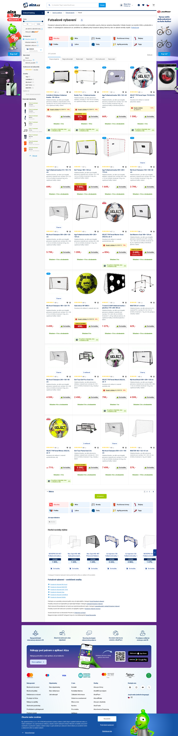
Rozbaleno (28, 60)
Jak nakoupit (53, 694)
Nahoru (51, 491)
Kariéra (73, 705)
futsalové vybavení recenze (92, 608)
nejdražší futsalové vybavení (95, 603)
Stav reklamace (54, 691)
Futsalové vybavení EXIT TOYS (59, 589)
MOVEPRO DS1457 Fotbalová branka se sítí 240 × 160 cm (55, 555)
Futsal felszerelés (91, 615)
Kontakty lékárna (77, 691)
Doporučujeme (54, 59)
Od (23, 21)
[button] (58, 109)
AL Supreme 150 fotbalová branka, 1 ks (111, 555)
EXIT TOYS (29, 85)
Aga (27, 76)
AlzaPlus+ (97, 694)
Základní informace (78, 694)
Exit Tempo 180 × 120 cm (82, 170)
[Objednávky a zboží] (139, 5)
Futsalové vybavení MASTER (58, 587)
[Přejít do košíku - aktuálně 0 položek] (153, 5)
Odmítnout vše (107, 731)
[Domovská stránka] (48, 12)
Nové (27, 58)
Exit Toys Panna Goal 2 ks (83, 451)
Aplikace (74, 713)
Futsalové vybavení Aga (57, 592)
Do (42, 21)
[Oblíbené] (143, 5)
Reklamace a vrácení (34, 694)
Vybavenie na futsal (79, 612)
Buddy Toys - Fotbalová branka (84, 95)
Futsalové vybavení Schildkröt (59, 594)
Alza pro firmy (98, 687)
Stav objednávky (54, 687)
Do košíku (66, 116)
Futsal (80, 12)
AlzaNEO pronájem (100, 691)
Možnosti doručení (33, 687)
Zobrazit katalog (29, 13)
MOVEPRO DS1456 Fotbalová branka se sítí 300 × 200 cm (150, 555)
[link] (33, 156)
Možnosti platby (32, 691)
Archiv (53, 522)
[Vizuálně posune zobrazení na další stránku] (154, 552)
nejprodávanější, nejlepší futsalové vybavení (107, 606)
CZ (132, 697)
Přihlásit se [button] (127, 6)
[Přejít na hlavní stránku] (31, 5)
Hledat (102, 5)
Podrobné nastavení (107, 725)
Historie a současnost (78, 698)
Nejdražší (89, 59)
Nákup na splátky (32, 702)
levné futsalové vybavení (97, 601)
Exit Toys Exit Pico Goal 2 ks (83, 379)
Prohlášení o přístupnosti (35, 709)
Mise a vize (75, 702)
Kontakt (73, 687)
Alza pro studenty (99, 702)
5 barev (142, 163)
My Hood (28, 82)
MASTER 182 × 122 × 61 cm (139, 451)
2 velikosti (86, 372)
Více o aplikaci (37, 662)
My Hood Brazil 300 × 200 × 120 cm (141, 379)
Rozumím (107, 719)
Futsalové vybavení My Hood (58, 584)
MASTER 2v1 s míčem (137, 306)
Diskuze (149, 55)
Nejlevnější (79, 59)
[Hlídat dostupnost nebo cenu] (70, 92)
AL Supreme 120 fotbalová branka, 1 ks (130, 555)
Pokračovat (135, 28)
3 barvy (142, 372)
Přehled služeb (32, 713)
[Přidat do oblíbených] (67, 92)
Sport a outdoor (57, 12)
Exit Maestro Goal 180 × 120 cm (140, 234)
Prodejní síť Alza (32, 698)
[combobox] (73, 5)
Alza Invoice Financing (101, 709)
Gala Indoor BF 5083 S (81, 306)
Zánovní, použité (30, 63)
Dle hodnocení (100, 59)
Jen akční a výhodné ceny (33, 29)
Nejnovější (111, 59)
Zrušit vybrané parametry (33, 94)
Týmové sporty (70, 12)
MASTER (28, 88)
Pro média (74, 709)
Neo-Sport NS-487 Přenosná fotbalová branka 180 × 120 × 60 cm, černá (93, 555)
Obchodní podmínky (33, 705)
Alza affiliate (98, 698)
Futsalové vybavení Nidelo (58, 597)
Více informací (29, 733)
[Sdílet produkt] (81, 20)
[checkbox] (33, 29)
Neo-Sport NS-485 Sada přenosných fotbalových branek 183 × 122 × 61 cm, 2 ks (74, 555)
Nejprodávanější (67, 59)
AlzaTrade (97, 705)
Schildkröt (29, 79)
